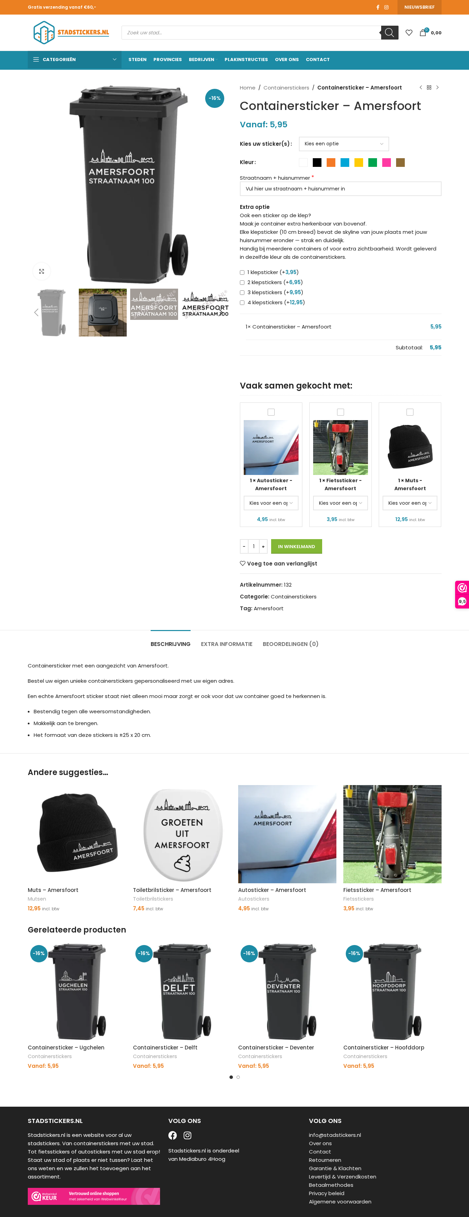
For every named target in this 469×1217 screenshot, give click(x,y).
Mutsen (37, 898)
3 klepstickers (274, 292)
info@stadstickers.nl (335, 1135)
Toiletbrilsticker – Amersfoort (172, 890)
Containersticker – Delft (165, 1047)
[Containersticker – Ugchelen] (77, 992)
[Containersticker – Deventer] (287, 992)
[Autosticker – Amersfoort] (287, 834)
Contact (320, 1151)
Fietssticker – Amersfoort (377, 890)
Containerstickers (286, 87)
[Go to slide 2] (238, 1077)
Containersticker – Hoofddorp (383, 1047)
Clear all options (267, 347)
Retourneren (325, 1160)
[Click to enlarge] (41, 271)
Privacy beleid (326, 1193)
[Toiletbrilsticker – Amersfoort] (182, 834)
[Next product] (437, 88)
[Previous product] (421, 88)
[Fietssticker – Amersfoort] (392, 834)
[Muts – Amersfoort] (77, 834)
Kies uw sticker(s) (265, 143)
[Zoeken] (390, 33)
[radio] (303, 162)
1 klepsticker (272, 272)
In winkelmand (296, 546)
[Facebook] (172, 1135)
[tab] (171, 640)
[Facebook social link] (378, 7)
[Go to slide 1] (231, 1077)
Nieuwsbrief (419, 7)
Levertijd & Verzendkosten (342, 1176)
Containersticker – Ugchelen (66, 1047)
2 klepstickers (274, 282)
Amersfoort (269, 608)
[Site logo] (71, 32)
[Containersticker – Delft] (182, 992)
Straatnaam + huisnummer (275, 177)
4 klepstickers (275, 302)
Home (248, 87)
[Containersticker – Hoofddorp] (392, 992)
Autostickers (253, 898)
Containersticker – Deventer (276, 1047)
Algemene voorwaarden (340, 1201)
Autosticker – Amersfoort (272, 890)
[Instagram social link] (386, 7)
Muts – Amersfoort (53, 890)
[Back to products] (429, 88)
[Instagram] (187, 1135)
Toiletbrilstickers (153, 898)
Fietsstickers (358, 898)
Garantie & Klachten (335, 1168)
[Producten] (409, 33)
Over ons (320, 1143)
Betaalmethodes (331, 1185)
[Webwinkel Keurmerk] (94, 1196)
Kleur (247, 162)
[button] (36, 312)
